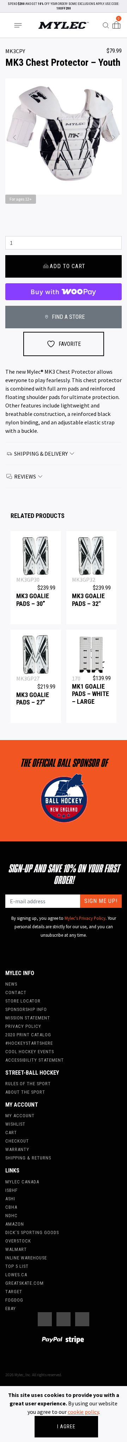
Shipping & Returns (28, 1157)
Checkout (17, 1141)
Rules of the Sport (28, 1083)
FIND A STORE (67, 317)
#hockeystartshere (29, 1043)
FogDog (14, 1300)
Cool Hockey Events (29, 1051)
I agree (66, 1426)
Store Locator (23, 1001)
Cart (11, 1132)
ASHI (10, 1198)
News (11, 984)
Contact (15, 992)
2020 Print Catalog (28, 1034)
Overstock (18, 1241)
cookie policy (83, 1411)
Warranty (17, 1149)
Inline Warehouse (26, 1257)
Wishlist (15, 1124)
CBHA (11, 1207)
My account (20, 1115)
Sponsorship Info (26, 1009)
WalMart (16, 1249)
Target (13, 1291)
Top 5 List (17, 1266)
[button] (14, 136)
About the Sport (25, 1092)
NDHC (11, 1215)
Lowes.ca (16, 1274)
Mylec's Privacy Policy (85, 918)
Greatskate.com (24, 1283)
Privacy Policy (23, 1026)
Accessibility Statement (34, 1060)
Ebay (10, 1308)
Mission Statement (27, 1017)
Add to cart (67, 266)
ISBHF (11, 1190)
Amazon (14, 1224)
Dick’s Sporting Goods (32, 1232)
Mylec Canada (22, 1181)
